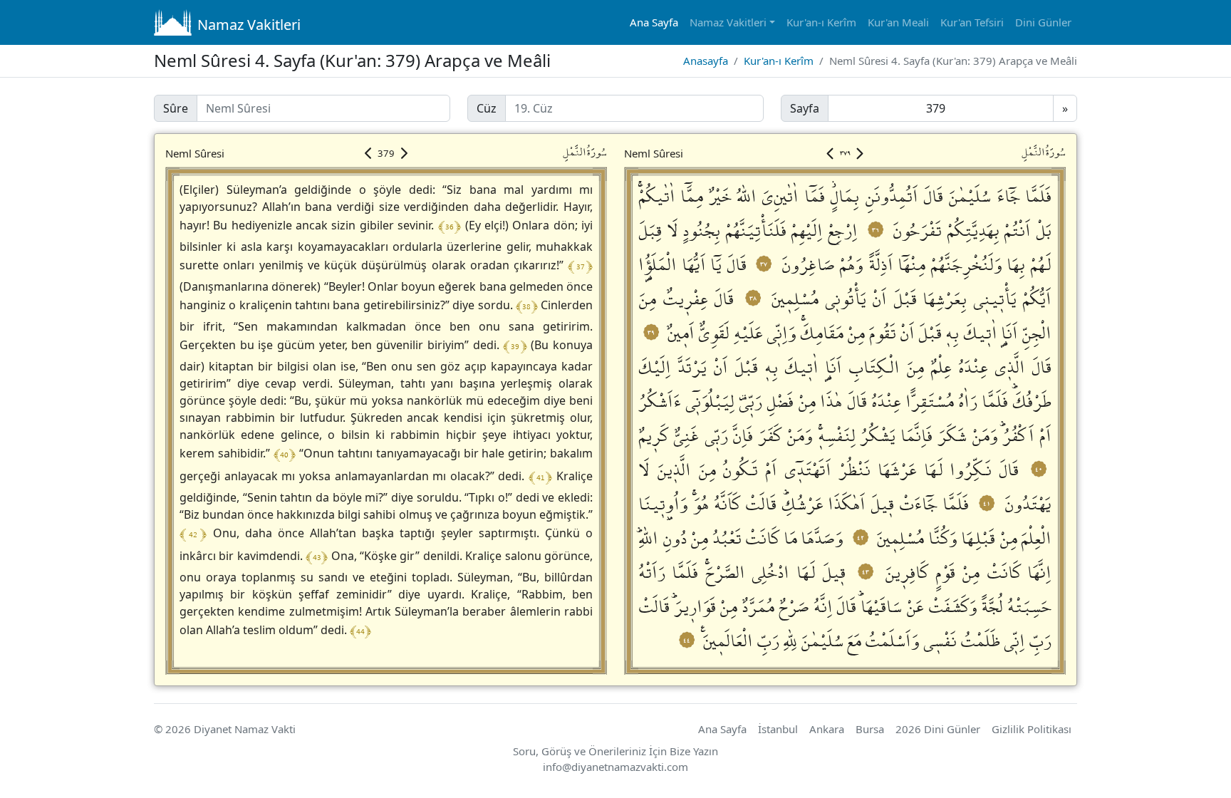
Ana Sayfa (654, 22)
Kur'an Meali (898, 22)
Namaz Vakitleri (249, 24)
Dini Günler (1043, 22)
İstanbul (778, 729)
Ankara (826, 729)
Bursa (870, 729)
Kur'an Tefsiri (972, 22)
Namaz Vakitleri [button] (728, 22)
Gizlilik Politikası (1031, 729)
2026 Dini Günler (937, 729)
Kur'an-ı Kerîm (821, 22)
